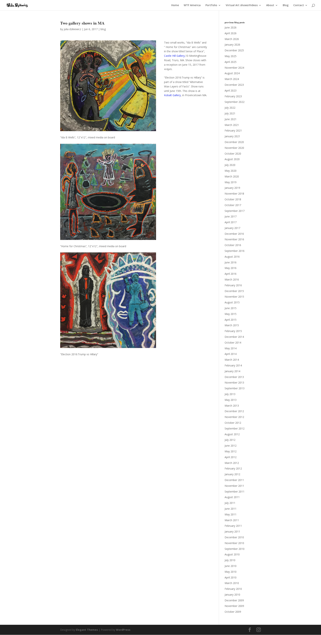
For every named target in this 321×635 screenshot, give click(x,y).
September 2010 (234, 549)
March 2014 (232, 359)
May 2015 (230, 314)
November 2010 (234, 543)
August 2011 (232, 497)
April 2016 (230, 273)
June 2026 (230, 27)
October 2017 (233, 205)
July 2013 (230, 394)
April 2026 (230, 33)
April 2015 (230, 319)
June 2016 (230, 262)
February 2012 (233, 468)
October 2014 (233, 342)
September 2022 (234, 102)
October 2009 (233, 611)
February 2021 (233, 130)
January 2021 (232, 136)
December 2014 (234, 337)
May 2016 (230, 268)
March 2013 (232, 405)
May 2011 (230, 514)
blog (103, 29)
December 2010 (234, 537)
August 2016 (232, 256)
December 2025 (234, 50)
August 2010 (232, 554)
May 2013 (230, 400)
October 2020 (233, 153)
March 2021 (232, 125)
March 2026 (232, 39)
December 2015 (234, 291)
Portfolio (211, 5)
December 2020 (234, 142)
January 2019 (232, 188)
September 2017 (234, 211)
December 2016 (234, 233)
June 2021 (230, 119)
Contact (298, 5)
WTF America (192, 5)
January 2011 (232, 531)
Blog (285, 5)
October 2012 (233, 422)
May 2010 (230, 571)
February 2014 (233, 365)
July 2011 (230, 503)
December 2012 (234, 411)
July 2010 (230, 560)
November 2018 (234, 193)
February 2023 (233, 96)
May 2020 (230, 170)
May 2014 (230, 348)
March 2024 (232, 79)
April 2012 (230, 457)
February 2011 (233, 525)
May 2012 (230, 451)
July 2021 (230, 113)
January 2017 (232, 228)
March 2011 (232, 520)
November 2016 (234, 239)
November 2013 (234, 382)
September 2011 (234, 491)
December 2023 (234, 84)
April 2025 (230, 62)
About (270, 5)
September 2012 (234, 428)
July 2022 (230, 107)
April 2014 (230, 354)
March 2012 (232, 463)
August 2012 (232, 434)
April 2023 (230, 90)
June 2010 (230, 566)
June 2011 (230, 508)
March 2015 (232, 325)
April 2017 (230, 222)
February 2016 (233, 285)
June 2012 (230, 445)
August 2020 (232, 159)
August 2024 (232, 73)
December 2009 (234, 600)
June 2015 (230, 308)
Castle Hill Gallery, (174, 55)
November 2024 (234, 67)
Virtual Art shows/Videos (242, 5)
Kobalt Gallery (172, 95)
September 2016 (234, 251)
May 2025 (230, 56)
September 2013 (234, 388)
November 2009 (234, 606)
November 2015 (234, 296)
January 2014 (232, 371)
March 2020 (232, 176)
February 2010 (233, 589)
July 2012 (230, 440)
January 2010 (232, 594)
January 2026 (232, 44)
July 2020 (230, 165)
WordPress (123, 629)
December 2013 (234, 377)
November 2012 (234, 417)
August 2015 (232, 302)
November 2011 (234, 486)
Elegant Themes (87, 629)
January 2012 (232, 474)
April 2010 (230, 577)
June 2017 (230, 216)
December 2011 (234, 480)
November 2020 (234, 148)
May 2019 (230, 182)
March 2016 (232, 279)
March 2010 (232, 583)
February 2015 (233, 331)
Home (175, 5)
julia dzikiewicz (72, 29)
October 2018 (233, 199)
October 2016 (233, 245)
